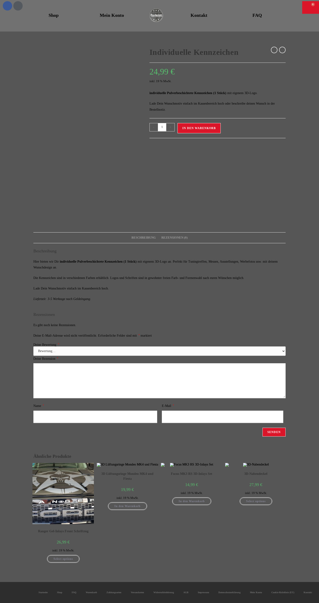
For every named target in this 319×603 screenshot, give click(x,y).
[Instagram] (18, 6)
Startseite (43, 592)
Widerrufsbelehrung (163, 592)
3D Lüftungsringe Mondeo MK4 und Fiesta (127, 476)
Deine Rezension (45, 358)
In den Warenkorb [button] (127, 506)
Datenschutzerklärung (229, 592)
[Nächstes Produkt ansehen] (282, 50)
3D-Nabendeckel (255, 474)
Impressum (203, 592)
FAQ (257, 15)
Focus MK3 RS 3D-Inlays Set (191, 474)
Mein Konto (112, 15)
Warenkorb (91, 592)
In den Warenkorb (199, 128)
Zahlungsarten (113, 592)
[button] (294, 6)
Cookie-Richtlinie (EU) (282, 592)
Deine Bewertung (46, 344)
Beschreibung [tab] (143, 237)
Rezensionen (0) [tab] (174, 237)
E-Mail (168, 406)
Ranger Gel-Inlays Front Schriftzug (63, 531)
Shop (54, 15)
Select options (63, 559)
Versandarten (137, 592)
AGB (185, 592)
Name (38, 406)
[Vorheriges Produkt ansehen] (274, 50)
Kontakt (199, 15)
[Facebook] (7, 6)
